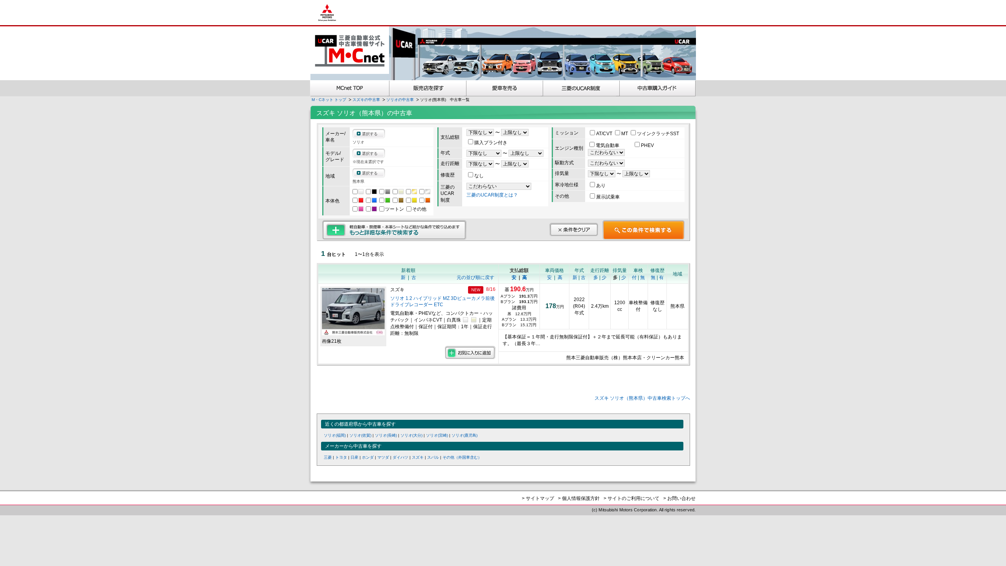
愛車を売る (504, 88)
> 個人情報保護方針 (579, 498)
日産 (354, 457)
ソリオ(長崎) (386, 435)
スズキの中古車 (366, 99)
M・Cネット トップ (329, 99)
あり (601, 185)
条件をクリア (573, 229)
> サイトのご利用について (631, 498)
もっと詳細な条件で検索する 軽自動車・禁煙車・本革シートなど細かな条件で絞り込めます (394, 230)
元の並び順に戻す (475, 277)
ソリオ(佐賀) (360, 435)
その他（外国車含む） (462, 457)
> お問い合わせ (679, 498)
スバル (433, 457)
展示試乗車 (608, 197)
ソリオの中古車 (400, 99)
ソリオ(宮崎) (437, 435)
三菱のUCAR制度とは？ (492, 195)
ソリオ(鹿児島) (464, 435)
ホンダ (368, 457)
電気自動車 (608, 145)
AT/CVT (604, 133)
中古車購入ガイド (658, 88)
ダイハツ (400, 457)
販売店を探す (427, 88)
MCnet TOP (349, 88)
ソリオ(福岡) (335, 435)
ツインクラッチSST (658, 133)
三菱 (328, 457)
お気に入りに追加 (470, 352)
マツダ (383, 457)
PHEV (647, 145)
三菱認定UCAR (581, 88)
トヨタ (341, 457)
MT (625, 133)
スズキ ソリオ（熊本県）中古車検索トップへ (642, 398)
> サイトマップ (538, 498)
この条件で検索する (643, 230)
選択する (370, 134)
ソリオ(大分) (411, 435)
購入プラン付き (490, 142)
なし (479, 175)
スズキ (418, 457)
